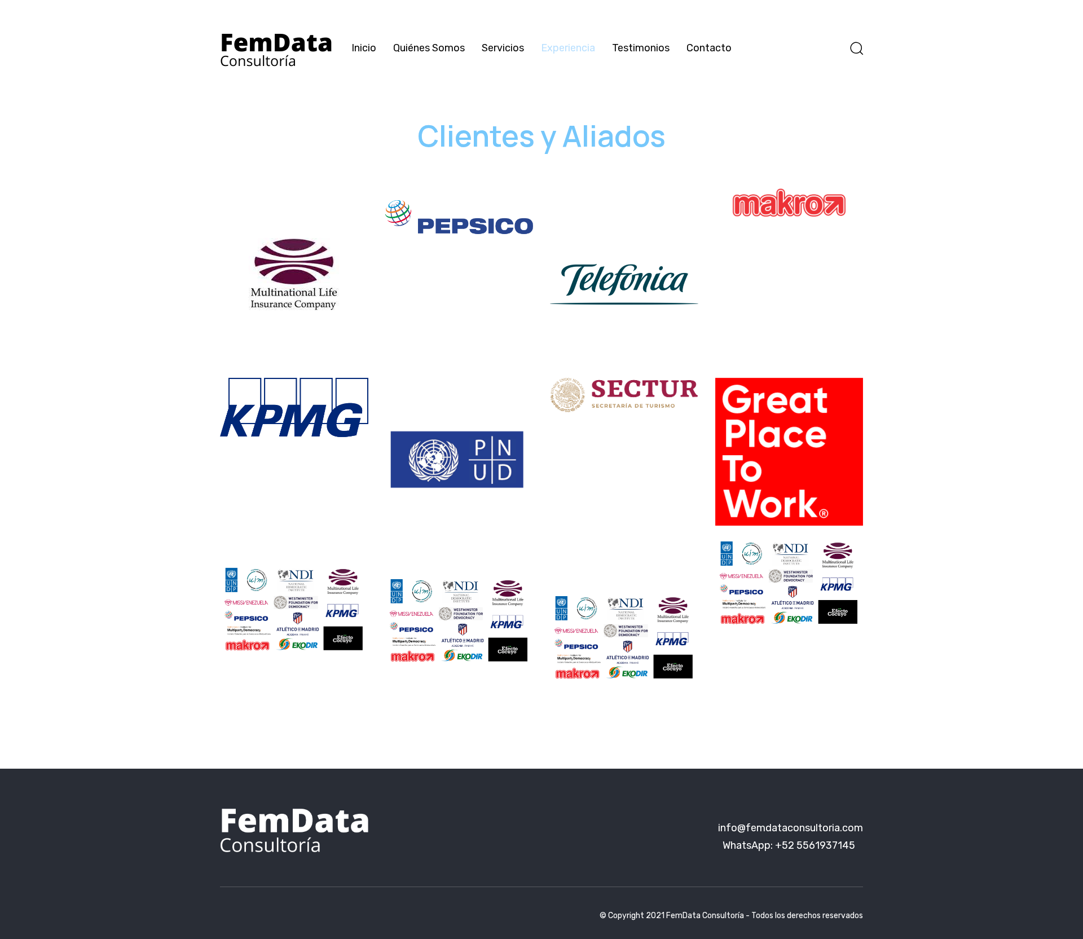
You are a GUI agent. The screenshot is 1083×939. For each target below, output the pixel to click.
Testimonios (641, 48)
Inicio (363, 48)
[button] (856, 48)
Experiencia (568, 48)
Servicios (503, 48)
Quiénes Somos (429, 48)
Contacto (709, 48)
